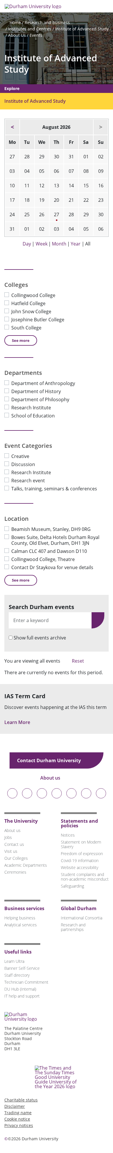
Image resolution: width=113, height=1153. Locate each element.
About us (50, 778)
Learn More (17, 722)
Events (36, 35)
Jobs (8, 837)
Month (59, 243)
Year (76, 243)
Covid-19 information (80, 860)
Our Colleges (16, 858)
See (21, 340)
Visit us (10, 851)
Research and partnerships (73, 927)
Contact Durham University (49, 760)
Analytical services (20, 924)
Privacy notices (18, 1125)
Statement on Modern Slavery (81, 844)
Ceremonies (15, 872)
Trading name (18, 1112)
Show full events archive (40, 637)
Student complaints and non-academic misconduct (85, 877)
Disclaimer (14, 1106)
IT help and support (22, 996)
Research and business (47, 22)
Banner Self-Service (22, 968)
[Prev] (12, 127)
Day (27, 243)
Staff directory (17, 975)
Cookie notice (17, 1119)
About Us (17, 35)
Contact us (14, 844)
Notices (68, 835)
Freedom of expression (82, 853)
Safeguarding (72, 886)
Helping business (19, 918)
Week (42, 243)
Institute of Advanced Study (82, 29)
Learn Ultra (14, 961)
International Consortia (81, 918)
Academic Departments (25, 865)
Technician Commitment (26, 982)
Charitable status (21, 1100)
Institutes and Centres (29, 29)
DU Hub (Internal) (20, 989)
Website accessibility (79, 867)
